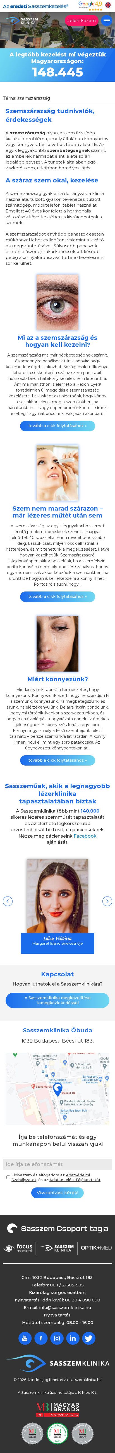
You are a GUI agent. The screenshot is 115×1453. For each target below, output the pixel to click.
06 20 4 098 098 (82, 1300)
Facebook (85, 836)
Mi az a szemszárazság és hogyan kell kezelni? (57, 341)
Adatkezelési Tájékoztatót (74, 1179)
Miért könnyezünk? (57, 679)
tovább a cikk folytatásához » (57, 425)
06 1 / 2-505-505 (67, 1285)
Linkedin (73, 1338)
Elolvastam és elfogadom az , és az (55, 1177)
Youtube (25, 1338)
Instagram (57, 1338)
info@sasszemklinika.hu (65, 1307)
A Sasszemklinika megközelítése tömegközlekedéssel (58, 1000)
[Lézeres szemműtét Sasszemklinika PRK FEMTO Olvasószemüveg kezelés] (20, 20)
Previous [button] (8, 901)
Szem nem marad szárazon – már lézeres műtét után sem (58, 512)
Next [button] (107, 901)
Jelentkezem (82, 20)
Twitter (88, 1338)
